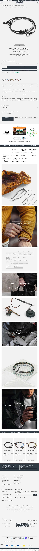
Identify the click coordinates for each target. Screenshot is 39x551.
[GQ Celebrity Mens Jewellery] (7, 132)
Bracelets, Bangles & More (19, 117)
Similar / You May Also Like (7, 76)
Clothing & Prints (11, 0)
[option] (11, 467)
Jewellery (6, 0)
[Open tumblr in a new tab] (17, 498)
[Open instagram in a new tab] (15, 498)
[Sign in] (35, 2)
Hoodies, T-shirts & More (31, 117)
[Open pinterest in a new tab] (24, 498)
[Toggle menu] (1, 2)
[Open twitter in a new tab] (20, 498)
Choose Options (7, 460)
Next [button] (24, 45)
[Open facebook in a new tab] (22, 498)
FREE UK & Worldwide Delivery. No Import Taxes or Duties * (28, 0)
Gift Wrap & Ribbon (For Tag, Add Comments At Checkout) (8, 61)
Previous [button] (14, 45)
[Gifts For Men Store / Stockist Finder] (19, 155)
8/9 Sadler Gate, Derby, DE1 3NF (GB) (21, 505)
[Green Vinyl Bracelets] (32, 132)
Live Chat (37, 550)
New (1, 0)
